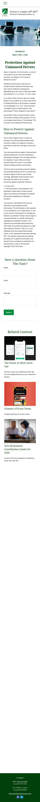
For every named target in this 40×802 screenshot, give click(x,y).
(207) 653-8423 (22, 782)
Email (6, 280)
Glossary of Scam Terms (17, 408)
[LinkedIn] (21, 797)
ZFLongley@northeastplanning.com (20, 794)
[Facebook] (18, 797)
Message (7, 293)
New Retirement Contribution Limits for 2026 (17, 449)
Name (6, 268)
